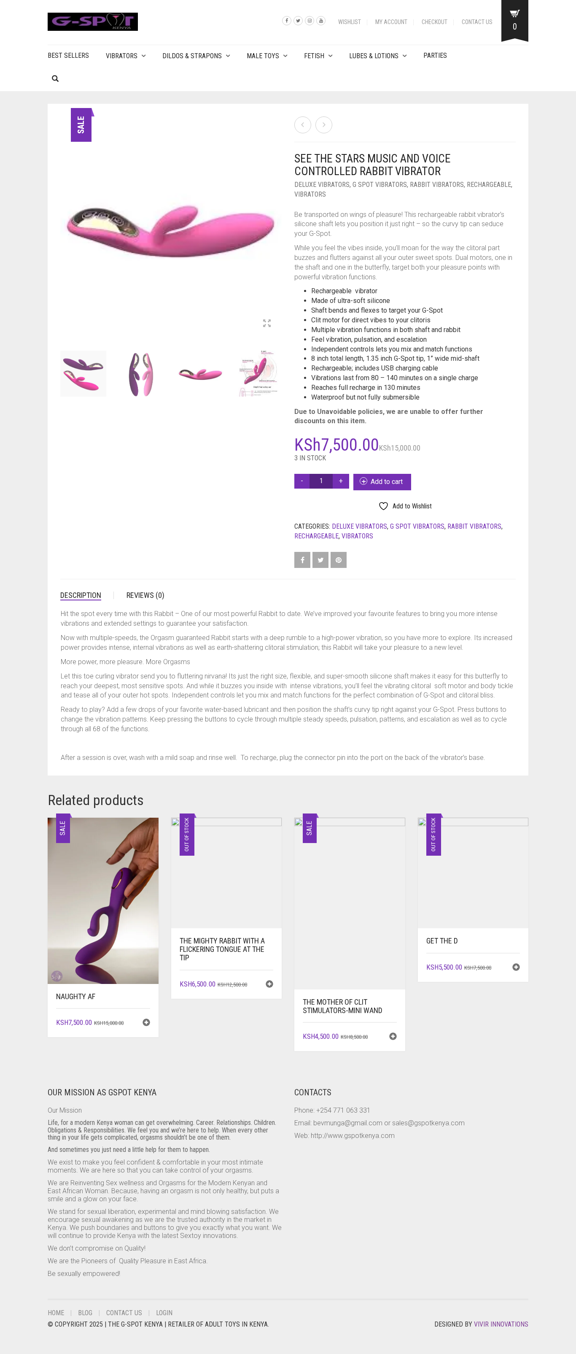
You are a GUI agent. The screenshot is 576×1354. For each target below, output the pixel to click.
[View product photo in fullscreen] (267, 324)
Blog (85, 1313)
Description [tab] (80, 595)
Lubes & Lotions (373, 56)
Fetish (314, 56)
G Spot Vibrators (380, 185)
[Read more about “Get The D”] (516, 968)
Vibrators (121, 56)
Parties (435, 55)
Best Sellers (68, 55)
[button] (146, 1023)
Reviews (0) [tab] (145, 595)
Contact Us (477, 22)
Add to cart (387, 482)
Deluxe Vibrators (322, 185)
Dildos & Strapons (192, 56)
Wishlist (349, 22)
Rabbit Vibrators (437, 185)
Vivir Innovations (501, 1324)
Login (164, 1313)
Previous (65, 217)
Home (56, 1313)
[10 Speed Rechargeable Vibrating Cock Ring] (302, 124)
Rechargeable (489, 185)
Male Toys (263, 56)
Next (277, 217)
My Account (391, 22)
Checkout (434, 22)
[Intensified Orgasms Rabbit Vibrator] (323, 124)
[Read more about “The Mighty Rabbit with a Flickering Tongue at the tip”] (269, 985)
